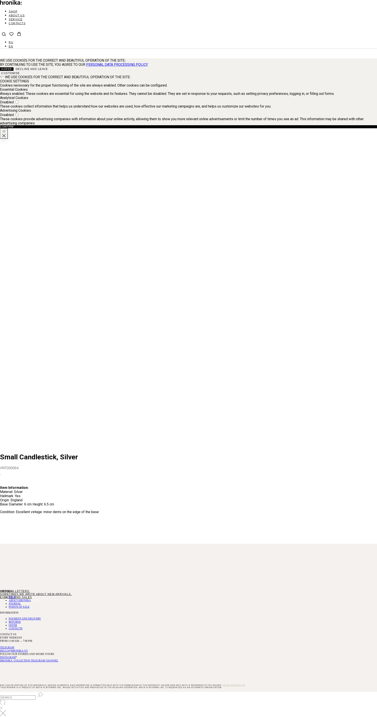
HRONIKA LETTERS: (15, 591)
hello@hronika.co (14, 650)
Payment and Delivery (25, 618)
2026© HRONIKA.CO (234, 685)
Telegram (7, 647)
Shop (13, 11)
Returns (15, 621)
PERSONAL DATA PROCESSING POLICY (117, 64)
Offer (13, 625)
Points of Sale (19, 606)
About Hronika (20, 600)
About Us (17, 15)
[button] (4, 34)
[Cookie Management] (4, 133)
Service (16, 19)
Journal (15, 603)
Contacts (17, 23)
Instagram (8, 657)
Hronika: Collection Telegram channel (29, 660)
